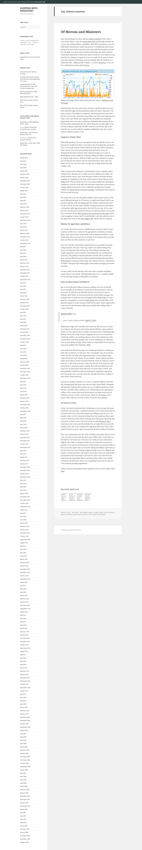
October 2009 (24, 724)
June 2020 (23, 349)
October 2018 (24, 408)
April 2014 (23, 556)
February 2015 (24, 526)
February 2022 (24, 299)
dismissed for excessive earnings (82, 190)
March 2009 (24, 747)
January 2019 (24, 401)
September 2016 (25, 477)
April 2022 (23, 293)
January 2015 (24, 530)
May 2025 (23, 200)
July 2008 (23, 773)
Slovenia (76, 512)
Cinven (86, 65)
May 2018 (23, 421)
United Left (85, 203)
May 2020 (23, 352)
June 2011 (23, 658)
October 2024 (24, 217)
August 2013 (24, 582)
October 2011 (24, 645)
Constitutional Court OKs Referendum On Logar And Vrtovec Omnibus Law (28, 86)
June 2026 (23, 164)
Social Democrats (89, 41)
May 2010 (23, 701)
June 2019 (23, 385)
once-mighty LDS (87, 219)
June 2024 (23, 224)
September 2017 (25, 447)
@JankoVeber (66, 314)
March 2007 (24, 826)
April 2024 (23, 227)
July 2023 (23, 247)
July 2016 (23, 480)
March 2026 (24, 171)
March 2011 (24, 668)
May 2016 (23, 487)
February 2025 (24, 207)
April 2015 (23, 520)
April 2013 (23, 592)
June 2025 (23, 197)
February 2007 (24, 829)
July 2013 (23, 585)
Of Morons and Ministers (81, 32)
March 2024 (24, 230)
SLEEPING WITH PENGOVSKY (28, 9)
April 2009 (23, 743)
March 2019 (24, 395)
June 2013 (23, 589)
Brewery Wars (105, 421)
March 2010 (24, 707)
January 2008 (24, 793)
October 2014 (24, 536)
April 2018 (23, 424)
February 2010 (24, 711)
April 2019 (23, 391)
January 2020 (24, 365)
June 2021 (23, 316)
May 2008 (23, 780)
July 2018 (23, 414)
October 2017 (24, 444)
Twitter (89, 297)
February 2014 (24, 562)
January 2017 (24, 464)
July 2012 (23, 615)
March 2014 (24, 559)
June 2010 (23, 697)
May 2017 (23, 454)
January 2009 (24, 753)
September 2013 (25, 579)
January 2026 (24, 177)
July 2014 (23, 546)
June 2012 (23, 618)
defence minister (95, 39)
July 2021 (23, 312)
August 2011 (24, 651)
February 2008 (24, 790)
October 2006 (24, 842)
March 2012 (24, 628)
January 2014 (24, 566)
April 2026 (23, 168)
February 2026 (24, 174)
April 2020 (23, 355)
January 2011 (24, 674)
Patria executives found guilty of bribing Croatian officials (88, 497)
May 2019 (23, 388)
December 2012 (25, 605)
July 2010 (23, 694)
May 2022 (23, 289)
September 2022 (25, 279)
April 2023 (23, 256)
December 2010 (25, 678)
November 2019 (25, 372)
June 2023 (23, 250)
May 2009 (23, 740)
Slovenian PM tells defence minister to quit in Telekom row (80, 497)
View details (39, 2)
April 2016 (23, 490)
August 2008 (24, 770)
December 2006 (25, 836)
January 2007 (24, 832)
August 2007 (24, 809)
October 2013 (24, 576)
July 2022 (23, 283)
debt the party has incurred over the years (93, 213)
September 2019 (25, 378)
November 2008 (25, 760)
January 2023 (24, 266)
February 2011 (24, 671)
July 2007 (23, 813)
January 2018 (24, 434)
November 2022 (25, 273)
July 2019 (23, 381)
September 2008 (25, 766)
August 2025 (24, 191)
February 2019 (24, 398)
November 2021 (25, 306)
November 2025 (25, 184)
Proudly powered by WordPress (71, 530)
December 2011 (25, 638)
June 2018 (23, 418)
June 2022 (23, 286)
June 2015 (23, 516)
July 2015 (23, 513)
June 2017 (23, 451)
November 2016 (25, 470)
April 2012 (23, 625)
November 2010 (25, 681)
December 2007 (25, 796)
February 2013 (24, 599)
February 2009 (24, 750)
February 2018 (24, 431)
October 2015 (24, 503)
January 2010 (24, 714)
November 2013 (25, 572)
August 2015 (24, 510)
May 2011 (23, 661)
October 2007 (24, 803)
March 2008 (24, 786)
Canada (95, 512)
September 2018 (25, 411)
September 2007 (25, 806)
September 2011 (25, 648)
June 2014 (23, 549)
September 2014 (25, 539)
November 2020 (25, 339)
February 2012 (24, 632)
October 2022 (24, 276)
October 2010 (24, 684)
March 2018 (24, 428)
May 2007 (23, 819)
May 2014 (23, 553)
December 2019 (25, 368)
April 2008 (23, 783)
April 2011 (23, 664)
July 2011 (23, 655)
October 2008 (24, 763)
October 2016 (24, 474)
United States (101, 514)
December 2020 (25, 335)
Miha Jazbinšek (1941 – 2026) (29, 97)
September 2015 (25, 507)
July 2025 (23, 194)
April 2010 (23, 704)
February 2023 (24, 263)
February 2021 (24, 329)
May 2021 (23, 319)
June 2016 (23, 483)
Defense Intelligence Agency (69, 514)
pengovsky (23, 122)
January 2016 (24, 493)
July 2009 (23, 734)
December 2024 (25, 214)
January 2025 (24, 210)
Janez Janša (90, 300)
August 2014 (24, 543)
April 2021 (23, 322)
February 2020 (24, 362)
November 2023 (25, 237)
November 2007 (25, 799)
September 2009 (25, 727)
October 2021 (24, 309)
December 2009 (25, 717)
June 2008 (23, 776)
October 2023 (24, 240)
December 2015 (25, 497)
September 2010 (25, 688)
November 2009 (25, 720)
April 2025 (23, 204)
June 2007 (23, 816)
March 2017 (24, 457)
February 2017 (24, 460)
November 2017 (25, 441)
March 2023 (24, 260)
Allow (135, 1)
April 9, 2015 (90, 320)
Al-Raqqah (84, 512)
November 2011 (25, 641)
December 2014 (25, 533)
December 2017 (25, 437)
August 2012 (24, 612)
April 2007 (23, 822)
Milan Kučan (65, 261)
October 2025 (24, 187)
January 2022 (24, 302)
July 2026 (23, 161)
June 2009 (23, 737)
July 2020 (23, 345)
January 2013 (24, 602)
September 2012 (25, 609)
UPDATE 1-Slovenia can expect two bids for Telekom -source (63, 497)
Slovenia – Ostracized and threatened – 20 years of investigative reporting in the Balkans (72, 497)
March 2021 (24, 326)
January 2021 (24, 332)
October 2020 (24, 342)
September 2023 (25, 243)
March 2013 (24, 595)
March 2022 (24, 296)
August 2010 (24, 691)
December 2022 (25, 270)
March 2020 (24, 358)
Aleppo (90, 512)
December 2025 (25, 181)
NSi (79, 342)
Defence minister (109, 512)
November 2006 (25, 839)
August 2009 (24, 730)
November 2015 (25, 500)
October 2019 (24, 375)
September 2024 (25, 220)
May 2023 (23, 253)
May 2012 (23, 622)
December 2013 (25, 569)
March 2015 (24, 523)
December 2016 (25, 467)
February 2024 (24, 233)
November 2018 (25, 405)
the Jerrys (102, 63)
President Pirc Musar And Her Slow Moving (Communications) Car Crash (30, 79)
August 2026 (24, 158)
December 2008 (25, 757)
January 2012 (24, 635)
